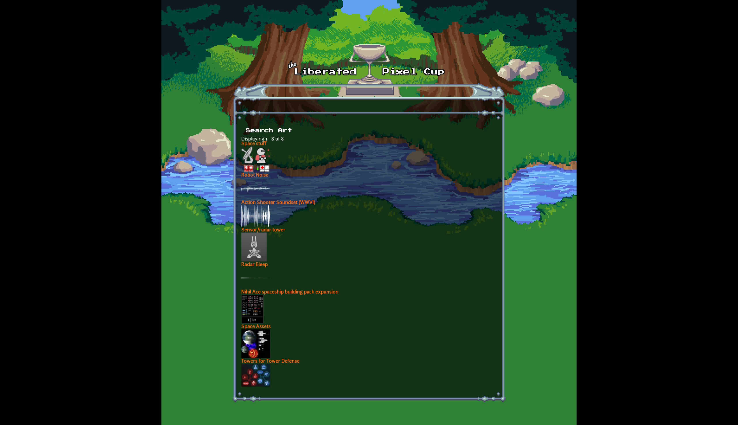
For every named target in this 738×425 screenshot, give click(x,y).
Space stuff (253, 144)
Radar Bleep (254, 265)
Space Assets (256, 327)
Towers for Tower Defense (270, 361)
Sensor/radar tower (263, 230)
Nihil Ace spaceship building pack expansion (289, 292)
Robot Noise (254, 175)
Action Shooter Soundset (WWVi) (278, 203)
